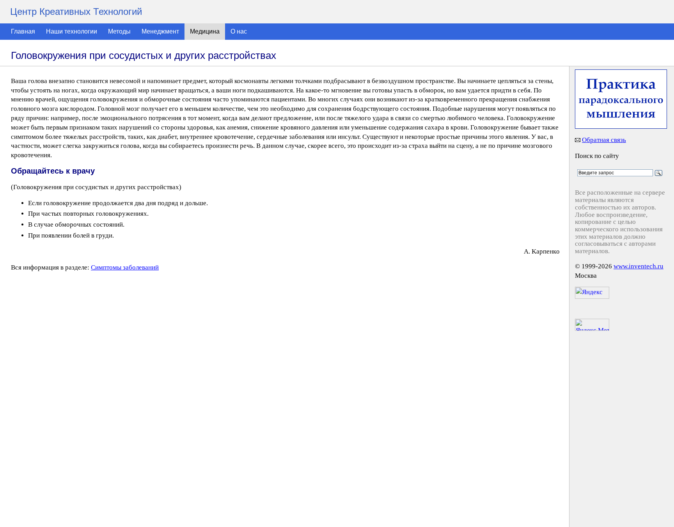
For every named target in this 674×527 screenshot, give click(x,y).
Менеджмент (160, 31)
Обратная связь (604, 140)
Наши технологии (71, 31)
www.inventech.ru (638, 266)
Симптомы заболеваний (125, 267)
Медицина (205, 31)
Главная (23, 31)
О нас (239, 31)
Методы (119, 31)
